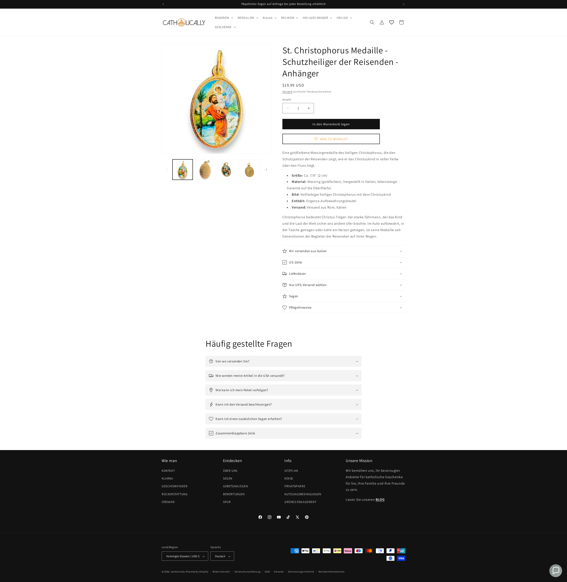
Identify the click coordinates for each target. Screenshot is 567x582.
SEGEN (227, 478)
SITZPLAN (291, 471)
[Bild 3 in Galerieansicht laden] (227, 169)
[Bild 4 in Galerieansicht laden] (250, 169)
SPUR (227, 502)
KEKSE (288, 478)
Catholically (178, 571)
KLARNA (167, 478)
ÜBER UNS (230, 471)
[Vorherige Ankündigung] (163, 4)
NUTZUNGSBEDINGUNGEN (302, 494)
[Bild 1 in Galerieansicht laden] (183, 169)
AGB (267, 571)
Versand (287, 91)
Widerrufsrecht (221, 571)
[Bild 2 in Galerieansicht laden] (205, 169)
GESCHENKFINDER (174, 486)
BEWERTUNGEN (234, 494)
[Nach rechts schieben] (266, 169)
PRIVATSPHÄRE (294, 486)
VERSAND (168, 502)
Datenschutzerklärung (248, 571)
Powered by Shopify (197, 571)
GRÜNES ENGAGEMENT (300, 502)
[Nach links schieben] (166, 169)
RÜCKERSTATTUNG (175, 494)
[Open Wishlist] (391, 22)
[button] (223, 17)
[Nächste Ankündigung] (404, 4)
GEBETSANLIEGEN (235, 486)
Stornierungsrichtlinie (301, 571)
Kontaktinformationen (331, 571)
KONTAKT (168, 471)
